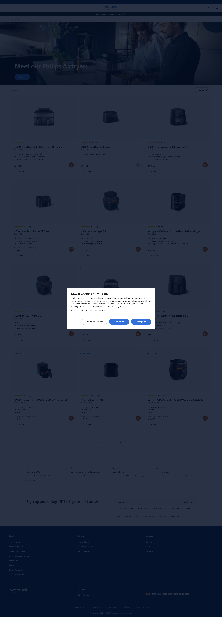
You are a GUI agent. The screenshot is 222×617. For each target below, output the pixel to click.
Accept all (141, 321)
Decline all (119, 321)
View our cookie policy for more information (88, 310)
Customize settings (94, 321)
